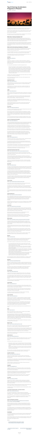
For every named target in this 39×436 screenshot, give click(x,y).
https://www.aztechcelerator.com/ (14, 336)
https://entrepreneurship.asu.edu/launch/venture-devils (17, 181)
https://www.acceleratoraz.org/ (14, 271)
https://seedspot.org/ (12, 58)
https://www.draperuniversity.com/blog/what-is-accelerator (16, 422)
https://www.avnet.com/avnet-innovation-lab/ (16, 194)
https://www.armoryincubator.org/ (14, 107)
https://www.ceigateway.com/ (14, 120)
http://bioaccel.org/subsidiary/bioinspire (15, 260)
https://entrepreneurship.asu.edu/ (14, 390)
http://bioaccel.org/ (12, 236)
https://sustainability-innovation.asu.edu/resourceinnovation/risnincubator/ (20, 219)
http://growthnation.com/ (13, 283)
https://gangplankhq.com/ (13, 366)
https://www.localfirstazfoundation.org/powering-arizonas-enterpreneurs (19, 400)
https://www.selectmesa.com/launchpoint (15, 206)
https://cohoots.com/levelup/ (14, 378)
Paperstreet (19, 432)
